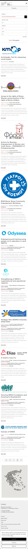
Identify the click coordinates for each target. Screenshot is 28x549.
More (12, 535)
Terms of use (4, 526)
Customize (14, 542)
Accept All (14, 539)
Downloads (3, 520)
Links (2, 522)
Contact (3, 516)
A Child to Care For (8, 358)
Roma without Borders (14, 102)
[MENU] (26, 3)
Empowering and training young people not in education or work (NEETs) (13, 241)
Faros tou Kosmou (13, 150)
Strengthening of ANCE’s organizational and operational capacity (13, 281)
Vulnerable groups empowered (14, 104)
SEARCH (4, 14)
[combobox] (14, 22)
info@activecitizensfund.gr (8, 512)
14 (17, 460)
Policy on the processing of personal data (10, 524)
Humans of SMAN (8, 432)
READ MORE (3, 75)
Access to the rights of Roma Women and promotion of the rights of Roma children (12, 98)
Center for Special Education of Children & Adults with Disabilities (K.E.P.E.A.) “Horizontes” (12, 325)
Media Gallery (4, 518)
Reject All (14, 546)
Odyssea (11, 245)
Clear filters (25, 36)
